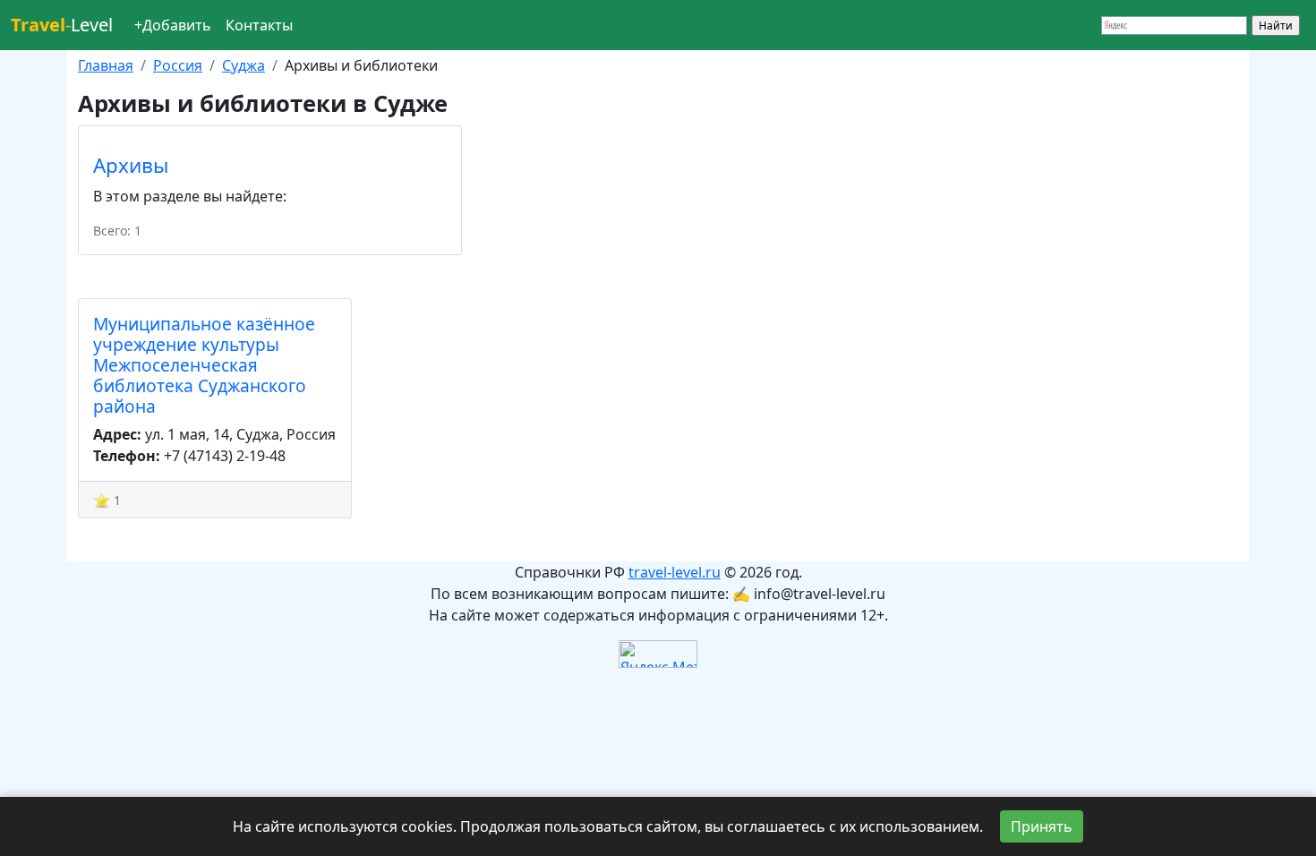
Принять (1041, 826)
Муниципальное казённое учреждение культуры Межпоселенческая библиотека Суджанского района (204, 365)
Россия (177, 65)
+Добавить (172, 25)
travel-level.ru (674, 572)
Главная (105, 65)
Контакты (259, 25)
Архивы (130, 165)
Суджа (243, 65)
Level (62, 25)
